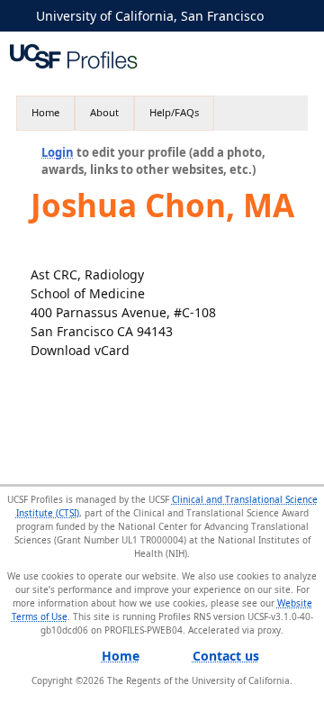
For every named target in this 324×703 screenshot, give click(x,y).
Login (57, 152)
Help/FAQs (174, 112)
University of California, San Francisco (150, 15)
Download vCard (80, 350)
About (104, 112)
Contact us (226, 655)
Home (45, 112)
